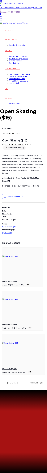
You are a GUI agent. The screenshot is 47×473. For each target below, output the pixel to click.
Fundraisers (14, 63)
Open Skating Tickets (30, 185)
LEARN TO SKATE (12, 69)
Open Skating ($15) (9, 227)
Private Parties (15, 61)
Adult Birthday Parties (18, 59)
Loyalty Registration (17, 45)
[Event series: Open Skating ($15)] (28, 284)
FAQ (6, 89)
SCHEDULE (10, 30)
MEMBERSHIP (11, 39)
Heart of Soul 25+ (13, 383)
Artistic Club (14, 83)
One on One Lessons (18, 76)
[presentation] (22, 263)
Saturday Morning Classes (20, 74)
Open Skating (7, 232)
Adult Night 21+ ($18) (36, 383)
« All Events (7, 128)
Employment (15, 103)
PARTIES (8, 51)
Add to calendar (14, 196)
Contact (8, 98)
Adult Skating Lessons (18, 81)
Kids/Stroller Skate (17, 79)
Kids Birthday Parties (18, 56)
